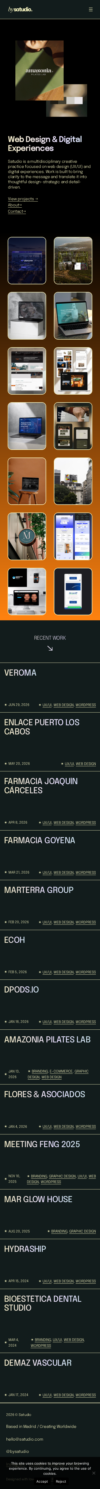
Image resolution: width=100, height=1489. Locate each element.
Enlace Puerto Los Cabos (41, 727)
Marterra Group (38, 890)
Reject (61, 1481)
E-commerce (61, 1071)
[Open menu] (91, 9)
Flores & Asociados (44, 1095)
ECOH (14, 940)
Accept (42, 1481)
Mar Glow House (38, 1200)
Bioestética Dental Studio (42, 1304)
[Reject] (93, 1472)
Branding (40, 1071)
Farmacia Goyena (39, 841)
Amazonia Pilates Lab (47, 1040)
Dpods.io (21, 990)
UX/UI (47, 705)
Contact (15, 212)
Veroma (20, 673)
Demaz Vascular (38, 1363)
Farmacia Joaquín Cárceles (41, 786)
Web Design (64, 705)
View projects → (23, 199)
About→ (15, 205)
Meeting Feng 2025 (42, 1145)
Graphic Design (62, 1176)
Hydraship (25, 1249)
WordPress (86, 705)
